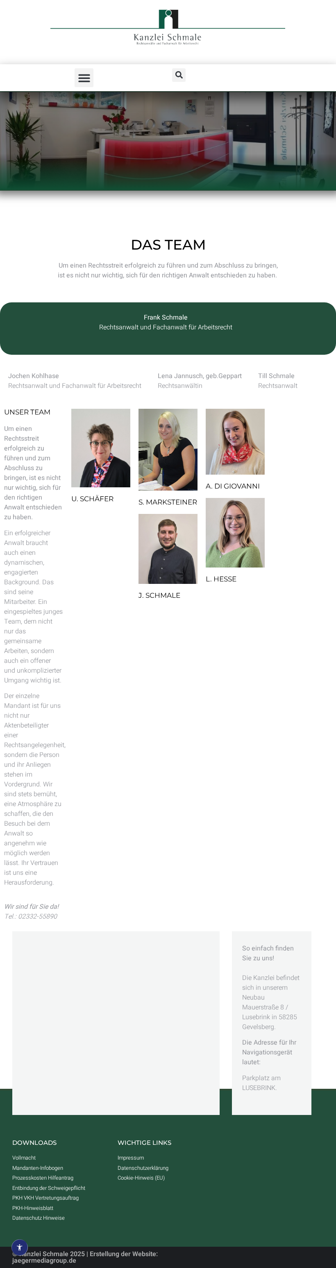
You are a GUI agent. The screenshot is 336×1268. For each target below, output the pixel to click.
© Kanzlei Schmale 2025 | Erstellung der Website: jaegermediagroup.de (85, 1257)
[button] (84, 78)
